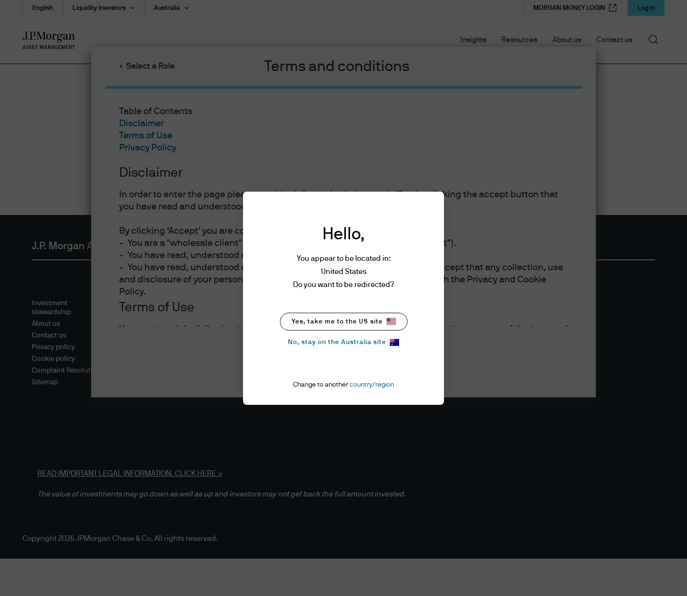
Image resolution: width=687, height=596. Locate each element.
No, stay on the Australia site (337, 342)
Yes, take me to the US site (337, 321)
